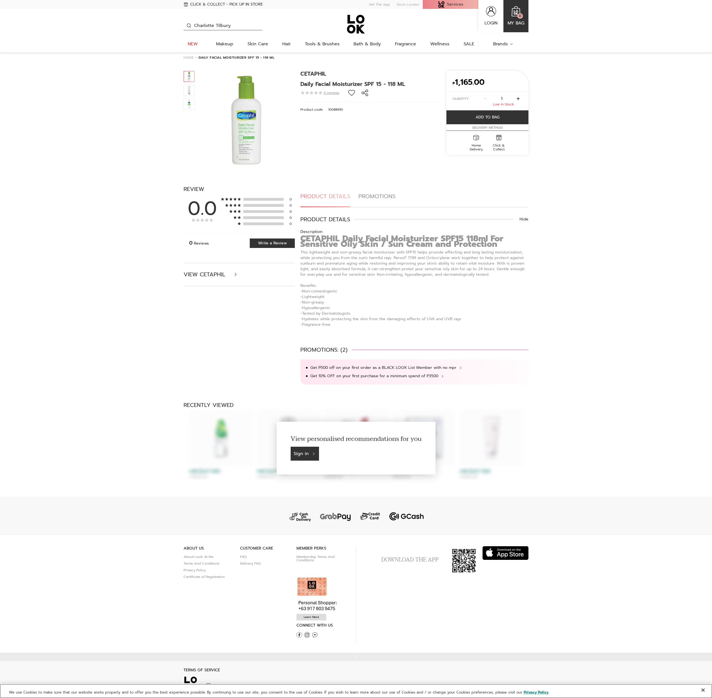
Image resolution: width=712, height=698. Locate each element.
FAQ (243, 556)
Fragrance (405, 44)
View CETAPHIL (205, 274)
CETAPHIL (313, 73)
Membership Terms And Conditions (315, 558)
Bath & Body (367, 44)
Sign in (301, 453)
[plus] (518, 98)
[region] (356, 691)
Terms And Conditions (201, 563)
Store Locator (408, 4)
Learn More (311, 617)
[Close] (703, 690)
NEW (193, 44)
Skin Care (258, 44)
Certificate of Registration (204, 576)
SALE (469, 44)
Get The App (379, 4)
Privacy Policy (195, 570)
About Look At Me (198, 556)
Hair (286, 44)
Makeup (224, 44)
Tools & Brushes (322, 44)
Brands (500, 44)
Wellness (439, 44)
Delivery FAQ (250, 563)
